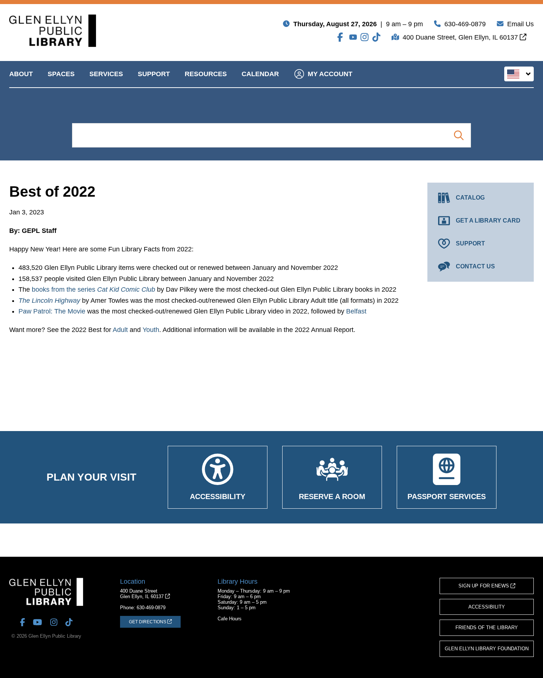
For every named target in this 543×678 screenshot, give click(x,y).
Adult (120, 329)
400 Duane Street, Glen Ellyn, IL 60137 (461, 37)
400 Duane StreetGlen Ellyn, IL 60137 (142, 593)
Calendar (260, 74)
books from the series (93, 289)
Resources (206, 74)
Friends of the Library (486, 627)
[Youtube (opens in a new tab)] (353, 37)
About (21, 74)
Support (154, 74)
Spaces (61, 74)
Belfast (356, 311)
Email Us (520, 24)
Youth (151, 329)
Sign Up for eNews (484, 586)
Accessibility (486, 607)
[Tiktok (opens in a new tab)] (376, 37)
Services (106, 74)
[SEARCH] (459, 135)
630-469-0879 (465, 24)
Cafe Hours (230, 618)
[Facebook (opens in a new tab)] (341, 37)
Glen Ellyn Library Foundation (487, 648)
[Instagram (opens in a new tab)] (365, 37)
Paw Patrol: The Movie (51, 311)
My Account (330, 74)
